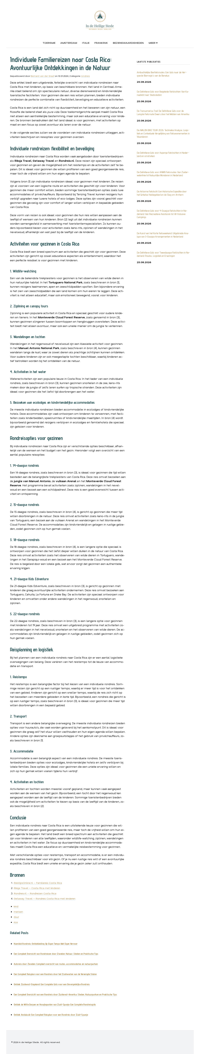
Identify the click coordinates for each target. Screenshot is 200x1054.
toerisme (49, 42)
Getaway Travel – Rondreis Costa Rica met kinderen (44, 898)
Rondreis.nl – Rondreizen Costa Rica (35, 893)
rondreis (85, 75)
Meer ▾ (153, 42)
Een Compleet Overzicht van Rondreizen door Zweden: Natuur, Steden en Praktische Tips (56, 953)
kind (16, 906)
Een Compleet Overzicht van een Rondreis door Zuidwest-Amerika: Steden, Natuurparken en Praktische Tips (65, 994)
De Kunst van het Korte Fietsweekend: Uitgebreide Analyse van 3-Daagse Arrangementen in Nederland (163, 235)
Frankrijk (101, 42)
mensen (18, 911)
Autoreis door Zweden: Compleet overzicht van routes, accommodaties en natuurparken (56, 963)
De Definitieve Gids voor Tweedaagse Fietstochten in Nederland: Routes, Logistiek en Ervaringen (163, 254)
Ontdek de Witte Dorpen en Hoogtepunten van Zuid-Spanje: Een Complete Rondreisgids (55, 1004)
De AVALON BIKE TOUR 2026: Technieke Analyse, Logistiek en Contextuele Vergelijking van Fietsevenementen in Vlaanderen (163, 133)
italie (85, 42)
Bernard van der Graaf (42, 75)
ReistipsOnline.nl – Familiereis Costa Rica (38, 882)
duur (16, 916)
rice (16, 922)
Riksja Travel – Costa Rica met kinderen (37, 888)
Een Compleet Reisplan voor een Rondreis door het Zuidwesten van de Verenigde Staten (55, 974)
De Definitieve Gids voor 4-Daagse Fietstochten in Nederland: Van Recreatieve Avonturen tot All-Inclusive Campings (162, 214)
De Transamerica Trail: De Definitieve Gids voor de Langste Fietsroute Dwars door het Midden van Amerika (163, 112)
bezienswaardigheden (128, 42)
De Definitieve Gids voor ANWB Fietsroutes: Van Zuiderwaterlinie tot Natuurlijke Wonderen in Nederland (163, 174)
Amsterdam (68, 42)
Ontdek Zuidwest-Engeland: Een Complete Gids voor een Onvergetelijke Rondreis (52, 984)
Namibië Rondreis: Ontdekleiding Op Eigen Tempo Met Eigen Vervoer (46, 943)
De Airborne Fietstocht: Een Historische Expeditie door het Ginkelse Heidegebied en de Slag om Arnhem (162, 193)
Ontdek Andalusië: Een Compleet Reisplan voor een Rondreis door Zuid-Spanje (51, 1014)
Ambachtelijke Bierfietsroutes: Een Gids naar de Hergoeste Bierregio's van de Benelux (162, 74)
